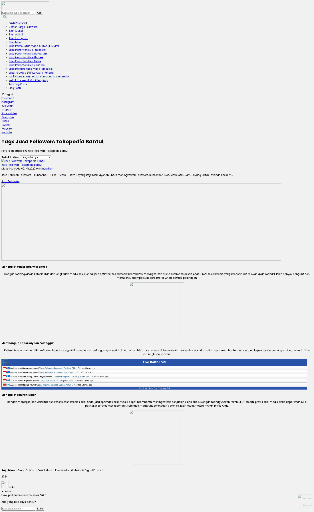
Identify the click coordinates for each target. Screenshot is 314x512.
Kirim (40, 508)
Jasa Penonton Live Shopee (26, 57)
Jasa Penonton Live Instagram (28, 53)
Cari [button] (39, 12)
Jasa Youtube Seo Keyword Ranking (31, 72)
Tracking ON (164, 388)
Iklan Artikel (16, 31)
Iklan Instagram (18, 38)
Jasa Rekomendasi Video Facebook (31, 69)
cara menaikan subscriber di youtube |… (58, 372)
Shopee (6, 109)
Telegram (7, 117)
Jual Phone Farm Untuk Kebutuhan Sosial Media (39, 76)
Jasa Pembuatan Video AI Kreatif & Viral (34, 46)
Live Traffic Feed (154, 362)
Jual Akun (7, 106)
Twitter (5, 125)
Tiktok (5, 121)
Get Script (143, 388)
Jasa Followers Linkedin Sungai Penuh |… (55, 385)
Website (6, 128)
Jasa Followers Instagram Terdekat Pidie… (59, 368)
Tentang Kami (18, 84)
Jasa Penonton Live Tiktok (25, 61)
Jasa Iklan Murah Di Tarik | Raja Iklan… (57, 381)
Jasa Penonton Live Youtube (27, 65)
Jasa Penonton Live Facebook (27, 50)
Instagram (8, 102)
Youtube (6, 132)
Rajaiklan (47, 168)
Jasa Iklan (15, 42)
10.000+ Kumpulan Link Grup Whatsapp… (72, 376)
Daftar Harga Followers (23, 27)
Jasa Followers (10, 181)
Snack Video (9, 113)
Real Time (153, 388)
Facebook (7, 98)
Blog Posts (15, 88)
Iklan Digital (16, 34)
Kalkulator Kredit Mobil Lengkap (28, 80)
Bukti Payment (18, 23)
